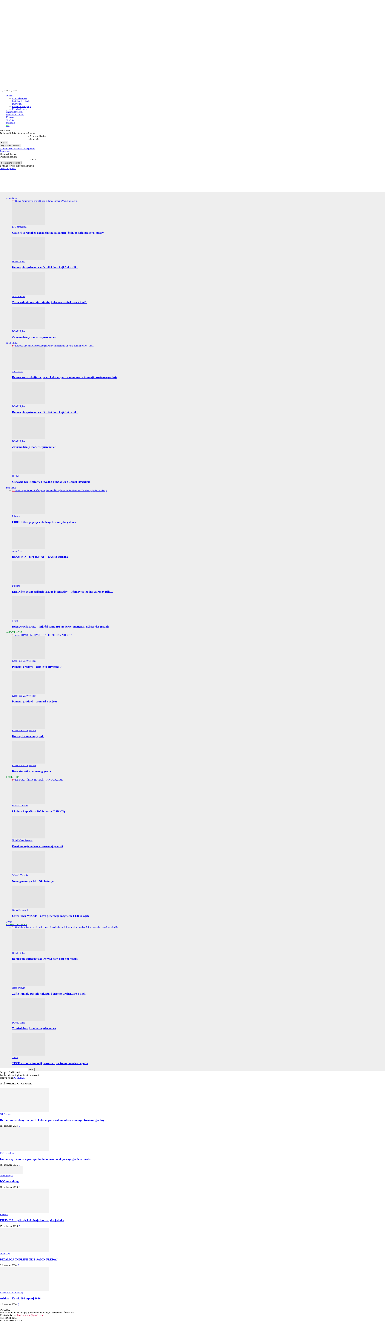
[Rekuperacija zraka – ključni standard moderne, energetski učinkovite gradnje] (28, 618)
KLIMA (19, 779)
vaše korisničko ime (37, 136)
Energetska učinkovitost (26, 345)
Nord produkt (18, 296)
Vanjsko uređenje (70, 201)
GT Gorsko (17, 371)
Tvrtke (9, 921)
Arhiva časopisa (19, 98)
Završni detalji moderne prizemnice (34, 337)
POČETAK (19, 1077)
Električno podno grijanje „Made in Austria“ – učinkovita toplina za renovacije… (62, 591)
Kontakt (10, 117)
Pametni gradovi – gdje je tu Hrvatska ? (37, 666)
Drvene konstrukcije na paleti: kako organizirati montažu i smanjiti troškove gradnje (64, 377)
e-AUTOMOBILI (23, 635)
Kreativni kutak (19, 109)
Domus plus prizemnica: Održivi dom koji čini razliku (45, 267)
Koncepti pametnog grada (28, 736)
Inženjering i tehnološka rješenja (50, 490)
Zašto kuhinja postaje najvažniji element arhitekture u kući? (49, 302)
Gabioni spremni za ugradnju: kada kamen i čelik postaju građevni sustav (58, 232)
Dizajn (18, 201)
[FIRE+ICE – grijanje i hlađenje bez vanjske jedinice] (28, 513)
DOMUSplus (18, 261)
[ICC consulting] (11, 1173)
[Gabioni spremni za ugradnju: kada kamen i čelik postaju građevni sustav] (28, 224)
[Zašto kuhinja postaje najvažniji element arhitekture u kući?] (28, 293)
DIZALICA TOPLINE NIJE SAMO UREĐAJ (41, 556)
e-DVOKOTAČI (40, 635)
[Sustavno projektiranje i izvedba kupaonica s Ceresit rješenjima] (28, 473)
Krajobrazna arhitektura (33, 201)
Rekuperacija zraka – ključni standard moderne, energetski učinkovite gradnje (60, 626)
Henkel (15, 476)
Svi (13, 201)
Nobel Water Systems (22, 840)
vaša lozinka (34, 139)
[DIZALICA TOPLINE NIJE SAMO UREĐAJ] (28, 548)
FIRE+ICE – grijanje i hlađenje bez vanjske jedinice (44, 522)
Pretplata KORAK (21, 101)
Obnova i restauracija (57, 345)
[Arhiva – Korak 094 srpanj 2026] (24, 1290)
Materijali (42, 345)
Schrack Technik (20, 805)
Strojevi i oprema (73, 490)
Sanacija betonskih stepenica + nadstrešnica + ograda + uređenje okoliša (84, 927)
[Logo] (0, 193)
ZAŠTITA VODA (47, 779)
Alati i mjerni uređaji (25, 490)
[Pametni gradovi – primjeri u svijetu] (28, 693)
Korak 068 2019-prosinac (24, 661)
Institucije (10, 122)
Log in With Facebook (10, 146)
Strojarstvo (11, 487)
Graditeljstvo (12, 343)
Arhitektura (11, 198)
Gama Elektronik (20, 910)
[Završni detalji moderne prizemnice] (28, 328)
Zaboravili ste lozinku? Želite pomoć (17, 148)
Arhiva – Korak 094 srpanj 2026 (20, 1298)
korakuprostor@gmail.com (30, 1315)
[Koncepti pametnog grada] (28, 728)
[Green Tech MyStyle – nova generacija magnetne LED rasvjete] (28, 907)
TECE (15, 1057)
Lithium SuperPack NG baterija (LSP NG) (38, 811)
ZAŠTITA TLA (30, 779)
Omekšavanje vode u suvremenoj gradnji (37, 846)
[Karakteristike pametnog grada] (28, 762)
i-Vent (15, 620)
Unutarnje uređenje (53, 201)
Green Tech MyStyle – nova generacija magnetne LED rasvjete (50, 915)
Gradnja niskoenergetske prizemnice (32, 927)
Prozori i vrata (87, 345)
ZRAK (59, 779)
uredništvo (17, 551)
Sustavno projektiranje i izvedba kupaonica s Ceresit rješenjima (51, 481)
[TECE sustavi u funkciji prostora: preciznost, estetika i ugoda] (28, 1054)
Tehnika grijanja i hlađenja (94, 490)
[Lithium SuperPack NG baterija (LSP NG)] (28, 803)
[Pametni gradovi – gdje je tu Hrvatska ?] (28, 658)
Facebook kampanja (21, 106)
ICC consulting (19, 227)
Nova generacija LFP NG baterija (33, 881)
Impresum (17, 103)
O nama (10, 95)
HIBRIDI (53, 635)
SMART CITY (65, 635)
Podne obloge (73, 345)
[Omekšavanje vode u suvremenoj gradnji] (28, 837)
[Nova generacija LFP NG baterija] (28, 872)
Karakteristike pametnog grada (31, 771)
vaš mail (32, 159)
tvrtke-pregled (6, 1175)
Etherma (16, 516)
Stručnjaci (10, 120)
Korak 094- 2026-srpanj (11, 1292)
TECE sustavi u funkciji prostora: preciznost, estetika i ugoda (50, 1063)
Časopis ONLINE (14, 112)
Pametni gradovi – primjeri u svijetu (34, 701)
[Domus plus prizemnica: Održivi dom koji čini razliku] (28, 259)
